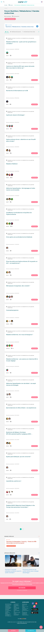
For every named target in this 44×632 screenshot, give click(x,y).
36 (8, 470)
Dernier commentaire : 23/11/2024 (12, 439)
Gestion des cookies (17, 612)
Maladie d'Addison (12, 164)
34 (12, 226)
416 (8, 226)
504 (8, 324)
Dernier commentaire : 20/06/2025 (12, 219)
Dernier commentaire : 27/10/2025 (12, 195)
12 (8, 104)
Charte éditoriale (16, 607)
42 (8, 275)
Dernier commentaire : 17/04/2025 (12, 317)
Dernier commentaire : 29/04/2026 (12, 122)
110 (8, 128)
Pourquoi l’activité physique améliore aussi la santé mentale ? (13, 571)
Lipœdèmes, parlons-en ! (13, 481)
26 (8, 250)
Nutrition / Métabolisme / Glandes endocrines (20, 26)
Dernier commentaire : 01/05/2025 (12, 293)
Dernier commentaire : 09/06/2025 (12, 268)
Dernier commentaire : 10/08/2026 (12, 49)
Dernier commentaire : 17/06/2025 (12, 244)
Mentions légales (16, 610)
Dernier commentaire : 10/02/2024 (12, 488)
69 (8, 446)
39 (8, 494)
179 (13, 348)
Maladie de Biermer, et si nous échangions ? (19, 334)
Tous (7, 31)
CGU (14, 611)
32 (8, 372)
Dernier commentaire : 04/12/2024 (12, 415)
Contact (15, 613)
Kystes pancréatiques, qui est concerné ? (18, 456)
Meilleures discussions (16, 31)
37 (8, 55)
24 (8, 80)
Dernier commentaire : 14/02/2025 (12, 390)
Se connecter (31, 630)
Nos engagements (8, 615)
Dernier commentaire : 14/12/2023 (12, 512)
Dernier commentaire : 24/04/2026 (12, 146)
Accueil (5, 5)
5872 (9, 348)
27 (12, 177)
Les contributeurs (8, 610)
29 (8, 421)
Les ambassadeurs (8, 607)
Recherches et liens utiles (29, 31)
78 (8, 299)
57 (8, 202)
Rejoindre (22, 587)
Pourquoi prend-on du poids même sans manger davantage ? (31, 571)
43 (8, 153)
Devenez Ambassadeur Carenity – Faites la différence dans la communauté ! (21, 542)
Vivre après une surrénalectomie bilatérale (19, 237)
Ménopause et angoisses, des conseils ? (18, 286)
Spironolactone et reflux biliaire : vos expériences (21, 408)
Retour (6, 8)
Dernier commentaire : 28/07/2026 (12, 73)
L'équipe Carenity (8, 606)
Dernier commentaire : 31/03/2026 (12, 171)
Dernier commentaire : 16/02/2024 (12, 463)
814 (8, 177)
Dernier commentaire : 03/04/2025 (12, 341)
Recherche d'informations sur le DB (17, 90)
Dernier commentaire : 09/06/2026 (12, 97)
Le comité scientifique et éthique (7, 612)
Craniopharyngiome (12, 310)
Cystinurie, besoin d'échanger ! (15, 115)
